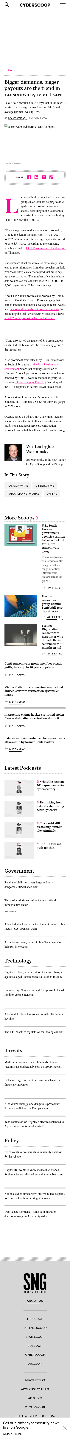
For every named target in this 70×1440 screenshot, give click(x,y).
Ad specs (35, 1398)
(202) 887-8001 (35, 1407)
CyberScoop (35, 1354)
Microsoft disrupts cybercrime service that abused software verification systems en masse (33, 691)
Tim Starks (54, 588)
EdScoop (35, 1346)
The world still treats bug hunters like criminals (49, 827)
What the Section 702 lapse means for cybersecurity (50, 785)
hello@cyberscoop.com (35, 1416)
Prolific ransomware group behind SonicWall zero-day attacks (53, 603)
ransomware (17, 485)
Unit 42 (52, 493)
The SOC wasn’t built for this (49, 846)
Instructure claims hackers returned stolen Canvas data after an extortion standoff (34, 716)
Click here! (13, 1434)
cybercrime (44, 485)
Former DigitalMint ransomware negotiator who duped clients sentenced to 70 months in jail (52, 637)
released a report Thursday (30, 382)
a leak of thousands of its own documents (34, 309)
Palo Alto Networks (23, 493)
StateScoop (35, 1337)
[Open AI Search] (11, 4)
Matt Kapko (54, 617)
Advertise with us (35, 1389)
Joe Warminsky (17, 117)
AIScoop (35, 1363)
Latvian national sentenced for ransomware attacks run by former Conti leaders (34, 740)
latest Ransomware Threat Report (46, 248)
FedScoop (35, 1319)
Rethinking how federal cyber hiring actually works (50, 806)
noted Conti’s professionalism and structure (29, 318)
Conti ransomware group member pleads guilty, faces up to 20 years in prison (33, 665)
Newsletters (35, 1380)
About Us (35, 1301)
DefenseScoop (35, 1328)
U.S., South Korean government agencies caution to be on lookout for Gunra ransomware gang (53, 539)
